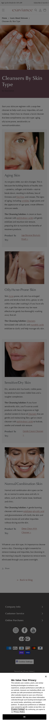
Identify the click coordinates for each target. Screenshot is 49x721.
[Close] (46, 676)
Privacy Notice (19, 712)
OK (24, 717)
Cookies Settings (18, 709)
